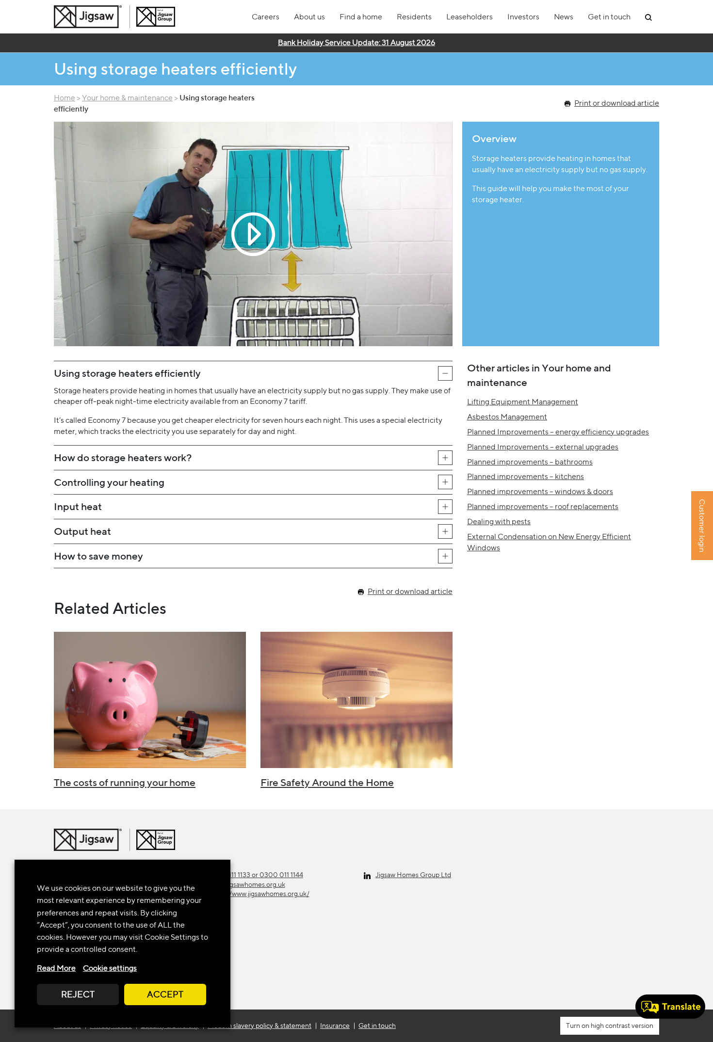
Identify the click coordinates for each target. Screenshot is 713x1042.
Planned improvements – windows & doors (540, 491)
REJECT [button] (78, 994)
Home (64, 97)
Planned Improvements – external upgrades (542, 446)
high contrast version (621, 1025)
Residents (414, 16)
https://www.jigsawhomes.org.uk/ (259, 894)
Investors (523, 16)
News (563, 16)
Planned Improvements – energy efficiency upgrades (558, 431)
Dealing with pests (499, 521)
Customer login (702, 526)
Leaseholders (469, 16)
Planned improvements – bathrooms (530, 461)
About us (309, 16)
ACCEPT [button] (165, 994)
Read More (56, 968)
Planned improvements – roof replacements (542, 506)
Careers (265, 16)
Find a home (361, 16)
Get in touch (609, 16)
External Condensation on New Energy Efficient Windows (549, 542)
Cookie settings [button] (110, 968)
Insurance (335, 1025)
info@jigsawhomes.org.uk (247, 884)
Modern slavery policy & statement (259, 1025)
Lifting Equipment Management (522, 401)
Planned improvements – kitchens (525, 476)
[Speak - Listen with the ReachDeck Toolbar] (670, 1006)
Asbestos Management (507, 416)
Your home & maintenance (127, 97)
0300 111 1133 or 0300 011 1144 (256, 875)
